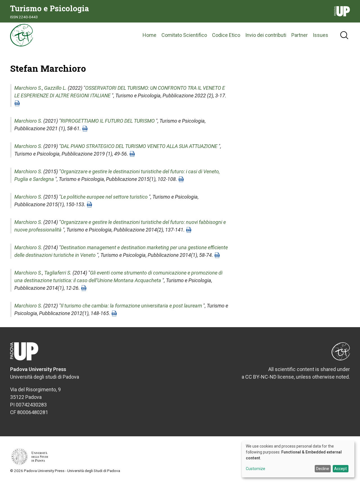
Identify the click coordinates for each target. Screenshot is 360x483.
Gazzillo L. (55, 88)
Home (149, 35)
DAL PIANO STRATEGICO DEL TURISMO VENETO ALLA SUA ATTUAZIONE (139, 146)
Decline (322, 468)
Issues (320, 35)
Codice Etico (226, 35)
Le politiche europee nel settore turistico (104, 197)
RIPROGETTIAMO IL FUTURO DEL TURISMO (108, 121)
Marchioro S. (28, 88)
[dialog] (298, 459)
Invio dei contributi (265, 35)
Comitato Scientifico (184, 35)
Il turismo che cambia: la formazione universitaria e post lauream (131, 306)
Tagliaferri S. (57, 273)
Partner (299, 35)
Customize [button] (255, 469)
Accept (340, 468)
